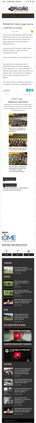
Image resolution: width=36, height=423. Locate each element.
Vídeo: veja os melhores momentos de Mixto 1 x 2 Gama (21, 282)
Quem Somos (11, 1)
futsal (8, 20)
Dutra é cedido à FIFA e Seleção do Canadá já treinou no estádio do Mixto (23, 269)
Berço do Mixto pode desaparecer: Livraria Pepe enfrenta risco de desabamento (22, 400)
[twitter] (31, 1)
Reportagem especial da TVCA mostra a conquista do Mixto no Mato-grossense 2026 (23, 301)
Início (4, 1)
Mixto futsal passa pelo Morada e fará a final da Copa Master (18, 149)
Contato (18, 1)
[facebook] (26, 1)
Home (4, 20)
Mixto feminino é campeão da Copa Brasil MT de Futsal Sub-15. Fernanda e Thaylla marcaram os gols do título (17, 169)
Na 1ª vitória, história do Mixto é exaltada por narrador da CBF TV (23, 291)
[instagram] (28, 1)
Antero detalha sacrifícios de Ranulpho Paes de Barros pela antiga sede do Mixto (23, 381)
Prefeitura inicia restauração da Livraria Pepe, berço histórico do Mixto (23, 390)
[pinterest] (33, 1)
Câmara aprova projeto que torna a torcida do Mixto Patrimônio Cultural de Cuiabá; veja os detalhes (22, 371)
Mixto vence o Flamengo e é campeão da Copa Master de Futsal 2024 (17, 129)
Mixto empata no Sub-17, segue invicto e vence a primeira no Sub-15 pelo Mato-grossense (21, 316)
